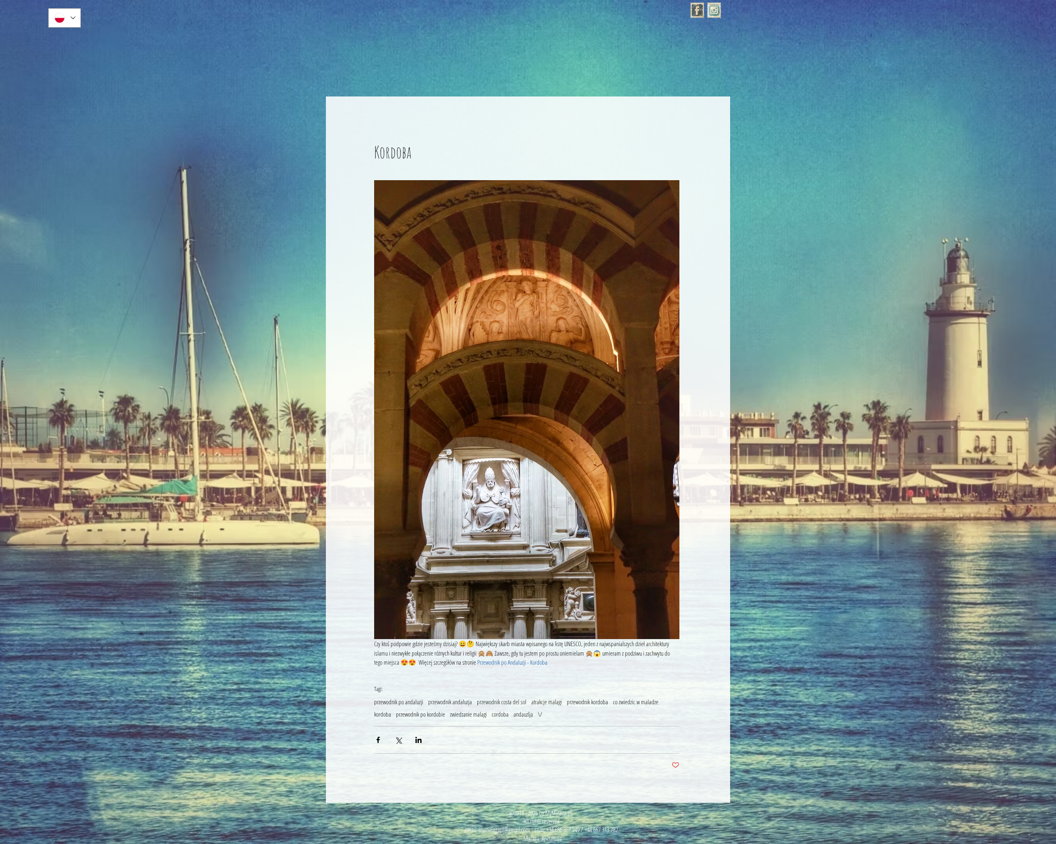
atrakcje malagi (546, 701)
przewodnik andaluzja (450, 701)
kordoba (382, 714)
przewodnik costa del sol (501, 701)
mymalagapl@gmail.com (504, 829)
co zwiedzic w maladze (635, 701)
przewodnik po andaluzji (398, 701)
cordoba (500, 714)
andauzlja (523, 714)
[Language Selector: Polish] (64, 18)
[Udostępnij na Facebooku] (378, 740)
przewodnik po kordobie (420, 714)
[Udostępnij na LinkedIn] (418, 740)
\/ (540, 714)
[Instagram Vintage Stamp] (714, 10)
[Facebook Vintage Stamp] (697, 10)
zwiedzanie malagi (468, 714)
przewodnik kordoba (587, 701)
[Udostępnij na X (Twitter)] (398, 740)
